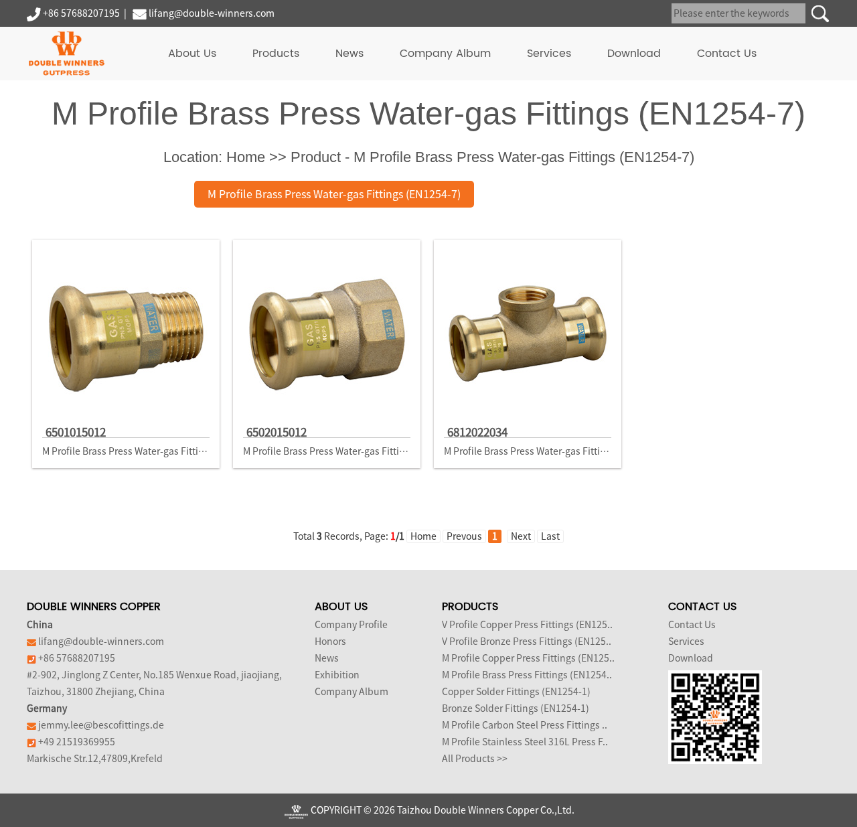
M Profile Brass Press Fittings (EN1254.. (527, 675)
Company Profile (351, 624)
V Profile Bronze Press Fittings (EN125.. (526, 641)
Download (634, 53)
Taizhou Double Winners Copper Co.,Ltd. (485, 810)
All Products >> (475, 758)
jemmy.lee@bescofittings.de (101, 725)
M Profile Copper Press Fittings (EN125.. (528, 658)
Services (549, 53)
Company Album (445, 53)
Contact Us (727, 53)
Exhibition (337, 675)
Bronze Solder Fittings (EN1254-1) (515, 708)
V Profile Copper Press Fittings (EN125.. (527, 624)
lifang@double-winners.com (212, 13)
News (349, 53)
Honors (330, 641)
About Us (192, 53)
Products (275, 53)
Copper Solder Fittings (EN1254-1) (516, 691)
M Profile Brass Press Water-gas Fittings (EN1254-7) (334, 194)
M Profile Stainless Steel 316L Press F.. (525, 742)
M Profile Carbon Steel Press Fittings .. (524, 725)
